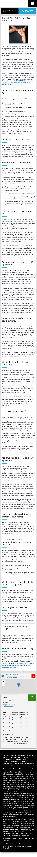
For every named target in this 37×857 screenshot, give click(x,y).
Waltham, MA (18, 761)
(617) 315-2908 (9, 706)
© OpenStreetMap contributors (31, 693)
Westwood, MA (9, 765)
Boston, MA (17, 765)
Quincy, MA (24, 763)
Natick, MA (18, 759)
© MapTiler (24, 693)
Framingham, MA (10, 759)
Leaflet (20, 693)
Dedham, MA (17, 763)
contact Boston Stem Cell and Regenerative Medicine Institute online (18, 82)
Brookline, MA (9, 763)
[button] (18, 685)
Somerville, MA (9, 761)
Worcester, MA (26, 765)
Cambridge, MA (18, 757)
